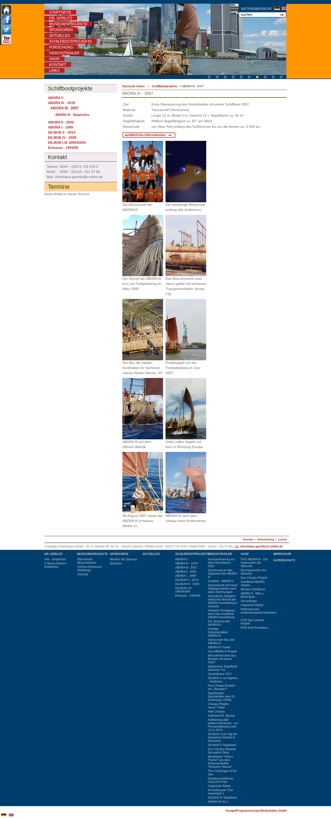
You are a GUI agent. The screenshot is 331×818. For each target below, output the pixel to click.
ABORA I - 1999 (60, 127)
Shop (54, 59)
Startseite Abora (133, 86)
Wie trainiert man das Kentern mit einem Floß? (222, 659)
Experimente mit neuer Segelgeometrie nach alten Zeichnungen (223, 589)
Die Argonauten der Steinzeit (253, 572)
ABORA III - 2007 (186, 567)
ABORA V (55, 98)
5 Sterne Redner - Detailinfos (56, 565)
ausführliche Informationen (145, 135)
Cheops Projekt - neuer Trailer (219, 705)
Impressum (282, 554)
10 (210, 76)
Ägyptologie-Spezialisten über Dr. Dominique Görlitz (221, 696)
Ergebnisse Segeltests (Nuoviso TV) (222, 668)
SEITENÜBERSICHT (256, 9)
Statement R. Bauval (221, 715)
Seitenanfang (265, 539)
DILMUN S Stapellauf (222, 745)
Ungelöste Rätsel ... (253, 605)
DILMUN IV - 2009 (62, 137)
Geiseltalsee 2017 (220, 674)
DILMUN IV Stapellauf (222, 797)
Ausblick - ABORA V (221, 581)
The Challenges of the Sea (222, 772)
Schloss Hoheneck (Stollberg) (89, 568)
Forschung (61, 47)
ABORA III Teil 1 (218, 801)
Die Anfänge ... (250, 601)
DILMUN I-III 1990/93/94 (67, 142)
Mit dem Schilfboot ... (254, 589)
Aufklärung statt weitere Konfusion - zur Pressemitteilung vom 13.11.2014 (223, 725)
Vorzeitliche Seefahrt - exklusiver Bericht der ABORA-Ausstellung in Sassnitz (223, 601)
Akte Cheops (216, 711)
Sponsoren (61, 30)
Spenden (116, 563)
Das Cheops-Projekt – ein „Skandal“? (222, 687)
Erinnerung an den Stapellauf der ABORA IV (222, 574)
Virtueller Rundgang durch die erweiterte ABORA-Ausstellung (221, 614)
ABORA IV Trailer (219, 647)
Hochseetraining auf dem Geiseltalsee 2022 (221, 563)
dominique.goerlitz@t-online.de (261, 546)
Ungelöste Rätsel (219, 786)
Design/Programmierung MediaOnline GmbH (256, 810)
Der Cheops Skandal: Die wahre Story (222, 750)
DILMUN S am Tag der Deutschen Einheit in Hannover (222, 737)
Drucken (248, 539)
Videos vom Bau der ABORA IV (221, 641)
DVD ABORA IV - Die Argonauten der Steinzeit (254, 563)
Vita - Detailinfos (55, 559)
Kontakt (57, 65)
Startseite (60, 12)
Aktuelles (59, 35)
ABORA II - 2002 (61, 122)
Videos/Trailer (64, 53)
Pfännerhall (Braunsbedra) (86, 561)
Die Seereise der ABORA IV (219, 623)
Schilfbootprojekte (70, 41)
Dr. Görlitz (60, 18)
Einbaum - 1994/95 (63, 148)
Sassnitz (82, 574)
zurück (282, 539)
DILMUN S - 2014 (61, 132)
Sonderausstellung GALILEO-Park (220, 780)
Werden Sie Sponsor (123, 559)
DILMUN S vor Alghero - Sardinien (223, 679)
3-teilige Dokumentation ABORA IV (218, 632)
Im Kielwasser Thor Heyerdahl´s (220, 791)
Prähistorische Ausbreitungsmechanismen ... (256, 613)
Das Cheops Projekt (254, 577)
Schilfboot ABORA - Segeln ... (253, 583)
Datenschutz (284, 560)
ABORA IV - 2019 (61, 103)
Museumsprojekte (68, 24)
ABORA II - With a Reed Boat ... (252, 595)
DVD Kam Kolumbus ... (256, 627)
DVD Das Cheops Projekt (252, 621)
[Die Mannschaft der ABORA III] (142, 171)
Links (54, 70)
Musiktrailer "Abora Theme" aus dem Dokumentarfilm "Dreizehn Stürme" (220, 762)
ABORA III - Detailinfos (72, 115)
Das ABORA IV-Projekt (222, 651)
